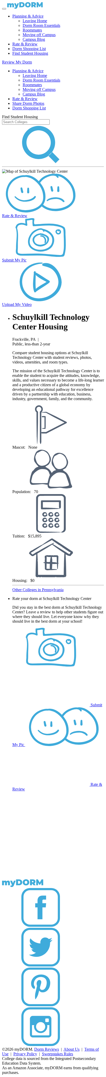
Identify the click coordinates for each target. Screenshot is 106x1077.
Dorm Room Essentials (41, 25)
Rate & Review (25, 44)
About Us (72, 1049)
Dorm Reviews (46, 1049)
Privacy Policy (25, 1054)
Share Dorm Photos (28, 103)
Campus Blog (34, 39)
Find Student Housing (30, 53)
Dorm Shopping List (29, 48)
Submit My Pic (14, 260)
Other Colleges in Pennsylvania (38, 590)
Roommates (32, 30)
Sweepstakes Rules (57, 1054)
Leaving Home (35, 21)
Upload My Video (17, 304)
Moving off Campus (39, 35)
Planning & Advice (27, 16)
